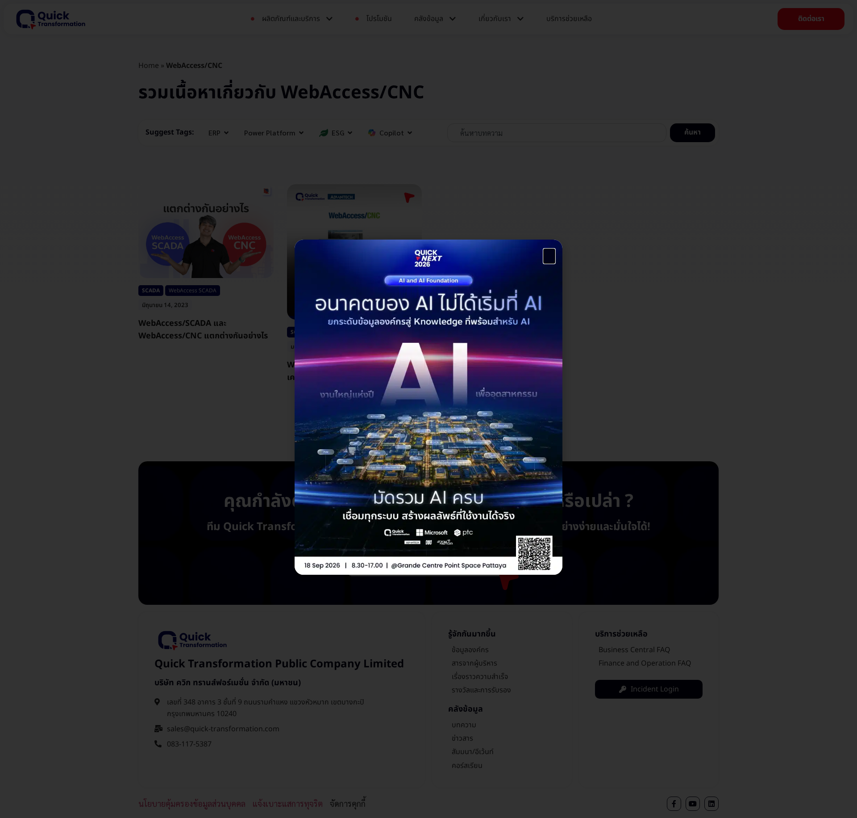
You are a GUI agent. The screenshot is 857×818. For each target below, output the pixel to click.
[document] (428, 409)
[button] (549, 256)
